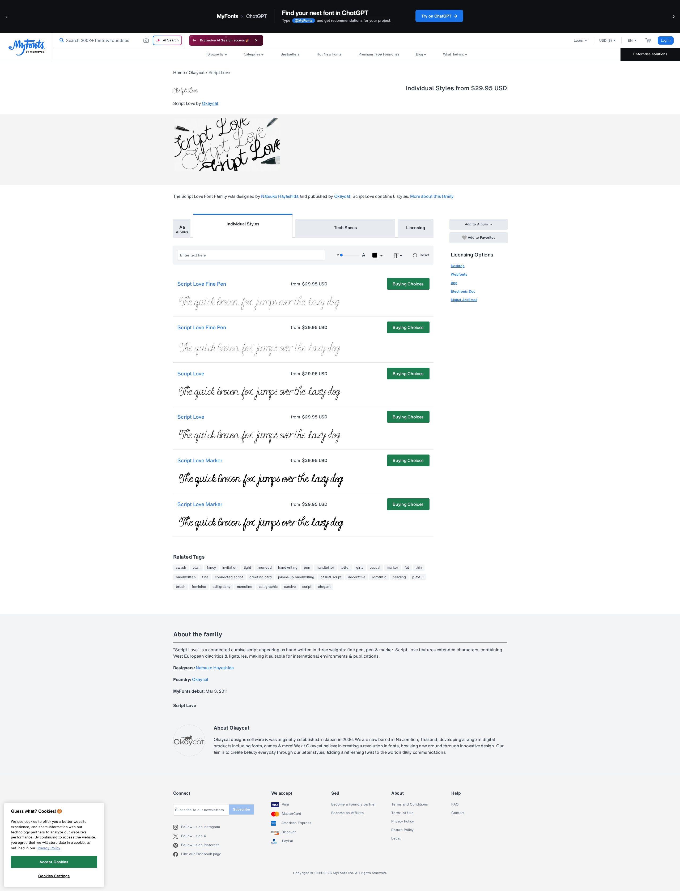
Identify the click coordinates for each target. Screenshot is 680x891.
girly (359, 568)
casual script (331, 577)
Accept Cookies (54, 861)
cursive (290, 587)
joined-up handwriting (296, 577)
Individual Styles (243, 224)
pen (307, 568)
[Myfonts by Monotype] (27, 47)
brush (180, 587)
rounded (265, 568)
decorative (357, 577)
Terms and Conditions (409, 804)
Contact (458, 813)
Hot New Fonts (329, 54)
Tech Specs (345, 227)
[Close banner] (256, 40)
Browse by (215, 54)
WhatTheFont (453, 54)
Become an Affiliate (347, 813)
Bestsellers (290, 54)
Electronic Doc (463, 291)
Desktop (458, 265)
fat (407, 568)
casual (375, 568)
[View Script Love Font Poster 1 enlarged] (227, 144)
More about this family (432, 196)
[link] (60, 40)
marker (392, 568)
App (454, 282)
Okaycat (197, 72)
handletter (325, 568)
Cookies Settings (54, 876)
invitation (229, 568)
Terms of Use (402, 813)
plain (197, 568)
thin (418, 568)
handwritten (186, 577)
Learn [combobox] (578, 40)
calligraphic (268, 587)
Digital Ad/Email (464, 299)
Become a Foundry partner (353, 804)
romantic (379, 577)
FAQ (454, 804)
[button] (6, 16)
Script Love (190, 373)
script (307, 587)
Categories (252, 54)
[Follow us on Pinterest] (177, 845)
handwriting (288, 568)
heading (399, 577)
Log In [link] (665, 40)
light (247, 568)
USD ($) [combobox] (605, 40)
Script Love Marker (199, 460)
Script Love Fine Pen (201, 284)
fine (205, 577)
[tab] (181, 228)
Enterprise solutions (650, 54)
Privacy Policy (402, 821)
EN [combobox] (630, 40)
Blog (419, 54)
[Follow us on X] (177, 836)
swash (181, 568)
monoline (244, 587)
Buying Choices (408, 284)
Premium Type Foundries (379, 54)
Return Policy (402, 830)
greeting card (260, 577)
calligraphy (221, 587)
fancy (211, 568)
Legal (396, 838)
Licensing (415, 227)
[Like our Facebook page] (177, 854)
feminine (199, 587)
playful (418, 577)
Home (179, 72)
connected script (229, 577)
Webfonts (459, 274)
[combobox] (119, 40)
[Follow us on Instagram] (177, 827)
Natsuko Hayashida (280, 196)
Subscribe (241, 809)
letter (345, 568)
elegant (324, 587)
